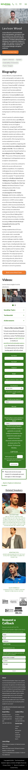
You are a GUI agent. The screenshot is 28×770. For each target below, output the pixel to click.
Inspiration (19, 59)
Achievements (9, 320)
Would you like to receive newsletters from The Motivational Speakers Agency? (14, 419)
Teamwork (17, 736)
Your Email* (14, 361)
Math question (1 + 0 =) (9, 648)
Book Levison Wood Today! (10, 52)
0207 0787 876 (19, 338)
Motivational (18, 730)
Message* (14, 406)
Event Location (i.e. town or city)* (14, 379)
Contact (17, 726)
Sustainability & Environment (10, 62)
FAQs (16, 728)
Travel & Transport (8, 65)
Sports (16, 739)
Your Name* (14, 355)
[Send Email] (20, 4)
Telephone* (14, 367)
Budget (14, 373)
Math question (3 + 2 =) (11, 456)
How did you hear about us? (14, 399)
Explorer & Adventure (8, 59)
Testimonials (8, 315)
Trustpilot (22, 699)
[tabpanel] (14, 293)
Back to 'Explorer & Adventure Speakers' (11, 483)
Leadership (17, 734)
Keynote (17, 732)
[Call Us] (13, 4)
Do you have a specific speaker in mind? (14, 392)
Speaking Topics (9, 310)
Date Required (14, 385)
